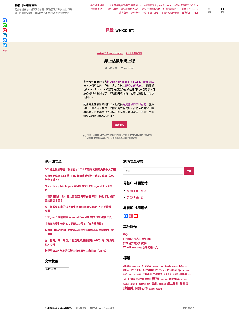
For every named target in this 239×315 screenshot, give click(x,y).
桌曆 (166, 279)
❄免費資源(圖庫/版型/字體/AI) (124, 5)
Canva (148, 265)
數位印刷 (140, 279)
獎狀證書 (133, 284)
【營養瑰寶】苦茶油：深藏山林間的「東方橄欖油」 (74, 223)
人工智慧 (168, 274)
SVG (125, 274)
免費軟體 (183, 274)
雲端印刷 (151, 289)
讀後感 (128, 288)
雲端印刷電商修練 (170, 12)
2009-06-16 (129, 68)
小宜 (115, 68)
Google (167, 266)
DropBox (155, 266)
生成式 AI (142, 284)
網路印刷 (116, 137)
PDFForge (160, 270)
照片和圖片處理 (150, 12)
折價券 (131, 279)
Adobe (90, 134)
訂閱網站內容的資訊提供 (137, 239)
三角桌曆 (147, 274)
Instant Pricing (116, 134)
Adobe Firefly (136, 266)
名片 (125, 279)
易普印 (147, 279)
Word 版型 (137, 274)
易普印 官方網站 (136, 191)
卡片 (189, 274)
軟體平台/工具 (189, 8)
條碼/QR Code (175, 279)
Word (130, 274)
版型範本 (126, 284)
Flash (161, 266)
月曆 (161, 279)
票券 (148, 284)
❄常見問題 (112, 8)
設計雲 (184, 283)
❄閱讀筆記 (96, 8)
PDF (133, 270)
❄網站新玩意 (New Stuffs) (156, 5)
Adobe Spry (98, 134)
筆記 (155, 283)
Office (126, 270)
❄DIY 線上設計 (96, 5)
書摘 (155, 278)
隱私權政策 (81, 308)
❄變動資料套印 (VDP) (185, 5)
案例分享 (135, 12)
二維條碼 (157, 274)
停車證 (175, 274)
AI (143, 266)
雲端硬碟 (159, 289)
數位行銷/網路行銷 (151, 8)
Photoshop (174, 270)
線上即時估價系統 (129, 137)
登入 (125, 234)
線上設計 (173, 283)
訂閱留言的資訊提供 (135, 243)
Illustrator (175, 266)
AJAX (106, 134)
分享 (5, 50)
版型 (185, 279)
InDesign (183, 266)
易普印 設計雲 (135, 197)
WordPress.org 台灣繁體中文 (140, 247)
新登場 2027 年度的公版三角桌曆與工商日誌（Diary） (76, 250)
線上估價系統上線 (119, 60)
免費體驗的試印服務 (103, 137)
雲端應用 (186, 12)
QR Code (185, 270)
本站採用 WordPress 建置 (102, 308)
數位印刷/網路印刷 (130, 8)
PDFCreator (145, 269)
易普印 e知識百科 (26, 4)
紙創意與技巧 (169, 8)
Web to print (128, 134)
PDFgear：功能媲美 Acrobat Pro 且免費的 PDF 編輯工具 (78, 217)
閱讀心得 (141, 288)
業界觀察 (123, 12)
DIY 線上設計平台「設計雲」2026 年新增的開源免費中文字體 (80, 169)
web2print (138, 134)
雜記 (196, 12)
